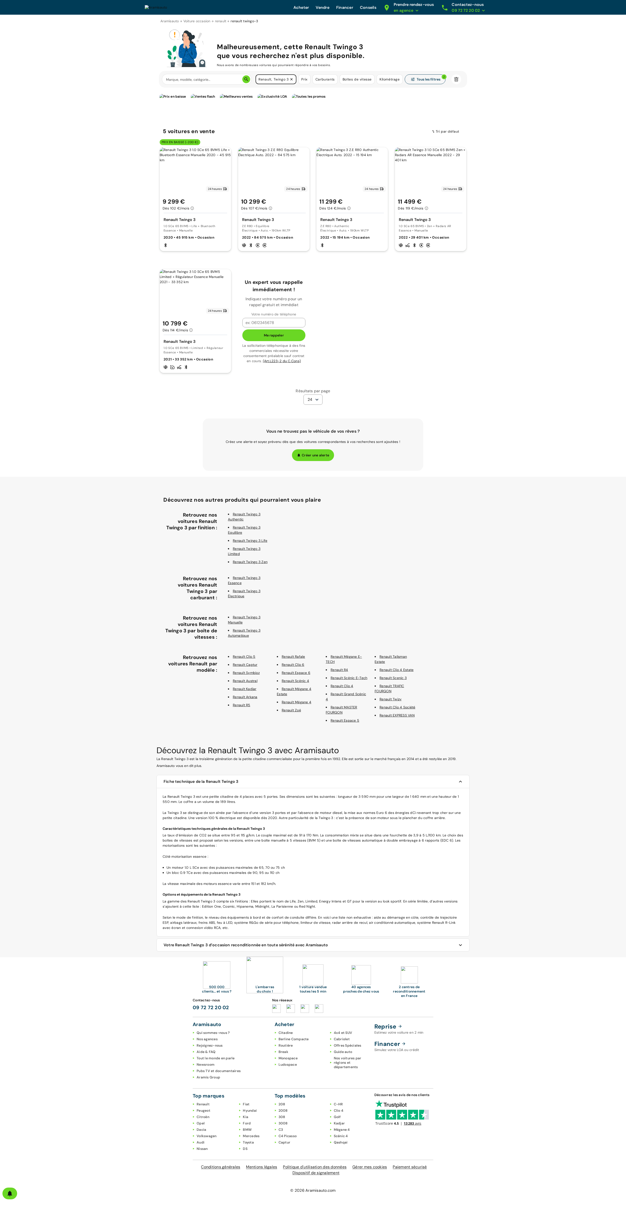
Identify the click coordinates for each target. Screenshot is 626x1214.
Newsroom (205, 1064)
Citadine (286, 1032)
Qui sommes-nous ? (213, 1032)
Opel (201, 1123)
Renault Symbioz (246, 673)
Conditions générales (220, 1166)
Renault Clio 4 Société (397, 707)
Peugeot (203, 1110)
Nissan (202, 1148)
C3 (281, 1129)
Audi (200, 1142)
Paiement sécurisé (410, 1166)
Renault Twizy (391, 699)
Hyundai (250, 1110)
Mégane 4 (342, 1129)
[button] (291, 79)
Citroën (203, 1117)
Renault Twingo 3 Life (250, 540)
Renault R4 (339, 670)
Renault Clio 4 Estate (397, 670)
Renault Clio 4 (342, 686)
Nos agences (207, 1039)
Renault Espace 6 (296, 673)
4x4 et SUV (343, 1032)
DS (245, 1148)
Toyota (248, 1142)
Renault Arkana (245, 697)
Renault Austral (245, 681)
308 (282, 1117)
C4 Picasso (288, 1136)
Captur (285, 1142)
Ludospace (288, 1064)
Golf (337, 1117)
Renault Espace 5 (345, 720)
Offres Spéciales (347, 1045)
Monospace (288, 1058)
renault (220, 21)
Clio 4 (339, 1110)
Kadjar (339, 1123)
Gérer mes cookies (369, 1166)
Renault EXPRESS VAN (397, 715)
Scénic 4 (341, 1136)
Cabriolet (342, 1039)
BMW (247, 1129)
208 (282, 1104)
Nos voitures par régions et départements (347, 1062)
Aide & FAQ (206, 1052)
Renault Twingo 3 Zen (250, 562)
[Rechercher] (246, 79)
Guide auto (343, 1052)
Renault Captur (245, 664)
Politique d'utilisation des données (315, 1166)
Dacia (201, 1129)
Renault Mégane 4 (296, 702)
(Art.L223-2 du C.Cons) (282, 361)
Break (283, 1052)
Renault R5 (241, 705)
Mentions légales (261, 1166)
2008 (283, 1110)
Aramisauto (169, 21)
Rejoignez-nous (210, 1045)
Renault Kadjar (245, 689)
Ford (247, 1123)
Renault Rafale (293, 656)
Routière (286, 1045)
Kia (245, 1117)
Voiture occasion (197, 21)
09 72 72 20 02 (211, 1007)
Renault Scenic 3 (393, 678)
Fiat (246, 1104)
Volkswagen (207, 1136)
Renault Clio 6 (293, 664)
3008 (283, 1123)
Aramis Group (208, 1077)
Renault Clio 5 (244, 656)
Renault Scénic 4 (295, 681)
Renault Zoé (291, 710)
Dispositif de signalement (315, 1172)
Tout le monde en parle (216, 1058)
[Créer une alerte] (9, 1193)
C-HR (338, 1104)
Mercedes (251, 1136)
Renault (203, 1104)
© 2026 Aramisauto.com (312, 1190)
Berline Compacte (294, 1039)
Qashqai (341, 1142)
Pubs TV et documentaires (219, 1071)
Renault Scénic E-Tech (349, 678)
